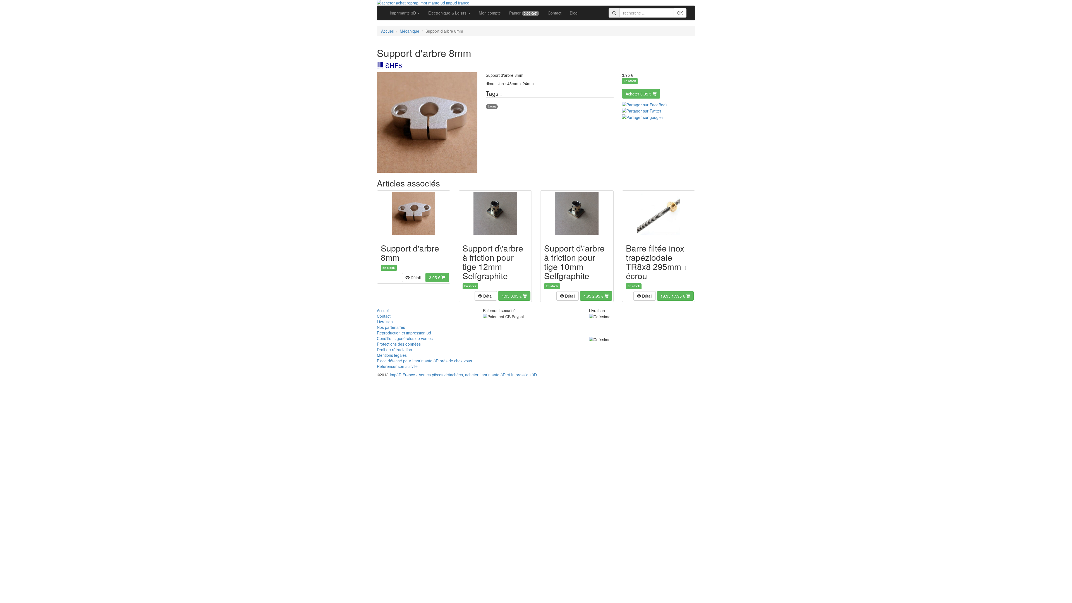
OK (680, 13)
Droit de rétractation (394, 349)
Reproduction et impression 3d (404, 333)
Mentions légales (392, 355)
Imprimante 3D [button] (403, 13)
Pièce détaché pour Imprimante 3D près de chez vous (424, 360)
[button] (413, 277)
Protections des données (399, 344)
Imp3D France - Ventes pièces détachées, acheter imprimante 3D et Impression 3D (463, 374)
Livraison (385, 321)
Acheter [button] (639, 94)
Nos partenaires (391, 327)
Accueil (387, 31)
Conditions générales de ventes (405, 338)
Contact (554, 13)
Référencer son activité (397, 366)
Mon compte (490, 13)
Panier (523, 13)
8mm (492, 106)
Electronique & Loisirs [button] (448, 13)
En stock (630, 81)
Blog (574, 13)
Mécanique (409, 31)
